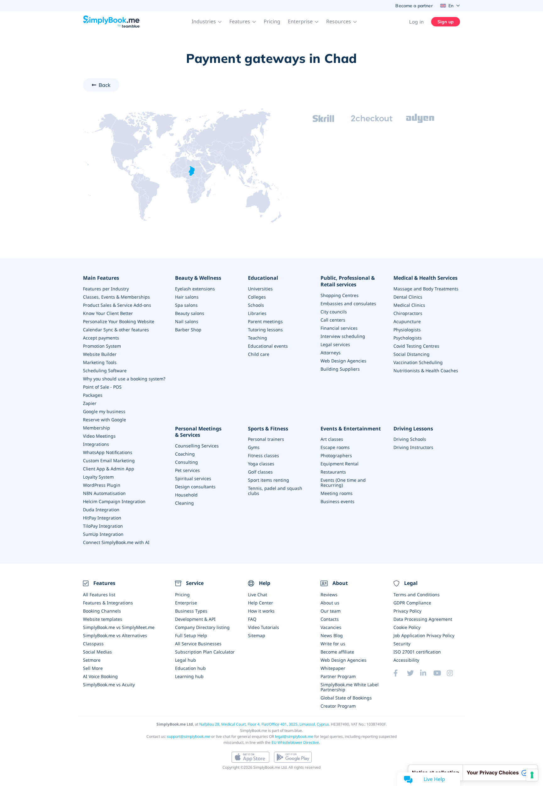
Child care (258, 354)
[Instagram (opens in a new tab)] (453, 673)
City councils (334, 312)
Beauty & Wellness (198, 278)
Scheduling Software (105, 370)
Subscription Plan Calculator (205, 652)
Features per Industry (106, 289)
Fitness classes (263, 455)
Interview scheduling (343, 336)
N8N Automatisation (104, 493)
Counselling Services (197, 446)
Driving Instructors (413, 447)
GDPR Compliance (412, 603)
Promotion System (102, 346)
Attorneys (331, 353)
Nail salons (186, 321)
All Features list (99, 595)
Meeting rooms (337, 493)
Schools (256, 305)
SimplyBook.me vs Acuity (109, 685)
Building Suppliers (340, 369)
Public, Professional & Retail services (348, 281)
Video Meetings (99, 436)
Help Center (260, 603)
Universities (260, 289)
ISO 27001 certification (417, 652)
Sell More (93, 668)
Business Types (191, 611)
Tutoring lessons (265, 330)
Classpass (93, 644)
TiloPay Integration (103, 526)
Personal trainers (266, 439)
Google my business (104, 411)
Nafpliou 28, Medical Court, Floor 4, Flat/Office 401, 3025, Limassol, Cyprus (264, 724)
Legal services (335, 344)
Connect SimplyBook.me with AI (116, 542)
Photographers (336, 455)
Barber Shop (188, 330)
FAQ (252, 619)
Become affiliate (337, 652)
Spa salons (186, 305)
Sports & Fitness (268, 428)
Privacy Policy (407, 611)
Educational (263, 278)
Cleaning (184, 503)
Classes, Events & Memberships (116, 297)
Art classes (332, 439)
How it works (261, 611)
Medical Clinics (409, 305)
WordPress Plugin (101, 485)
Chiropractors (407, 313)
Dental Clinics (407, 297)
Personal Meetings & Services (198, 432)
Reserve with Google (104, 420)
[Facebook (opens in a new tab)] (400, 673)
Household (186, 495)
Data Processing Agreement (422, 619)
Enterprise (186, 603)
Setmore (92, 660)
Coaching (185, 454)
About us (330, 603)
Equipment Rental (340, 464)
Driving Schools (409, 439)
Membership (96, 428)
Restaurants (333, 472)
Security (401, 644)
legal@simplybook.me (294, 736)
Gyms (254, 447)
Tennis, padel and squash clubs (275, 490)
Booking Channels (102, 611)
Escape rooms (335, 447)
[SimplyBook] (111, 21)
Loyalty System (98, 477)
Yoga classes (261, 464)
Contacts (330, 619)
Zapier (89, 403)
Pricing (272, 21)
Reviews (329, 595)
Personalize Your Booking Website (118, 321)
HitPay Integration (102, 518)
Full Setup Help (191, 635)
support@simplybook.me (188, 736)
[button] (207, 21)
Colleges (257, 297)
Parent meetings (265, 321)
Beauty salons (189, 313)
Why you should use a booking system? (124, 379)
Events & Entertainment (351, 428)
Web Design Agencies (343, 361)
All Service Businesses (198, 644)
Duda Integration (101, 510)
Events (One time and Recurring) (343, 482)
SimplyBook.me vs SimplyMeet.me (119, 627)
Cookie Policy (406, 627)
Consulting (186, 462)
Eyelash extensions (195, 289)
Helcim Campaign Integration (114, 501)
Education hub (190, 668)
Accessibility (406, 660)
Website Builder (100, 354)
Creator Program (338, 706)
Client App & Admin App (108, 469)
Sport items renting (268, 480)
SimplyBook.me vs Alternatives (115, 635)
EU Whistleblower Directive (295, 742)
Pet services (187, 470)
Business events (337, 501)
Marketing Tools (100, 362)
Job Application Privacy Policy (423, 635)
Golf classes (260, 472)
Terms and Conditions (416, 595)
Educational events (268, 346)
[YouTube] (440, 673)
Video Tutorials (263, 627)
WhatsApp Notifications (107, 452)
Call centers (333, 320)
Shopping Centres (340, 295)
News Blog (332, 635)
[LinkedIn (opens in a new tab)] (426, 673)
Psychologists (407, 338)
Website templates (102, 619)
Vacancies (331, 627)
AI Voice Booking (100, 676)
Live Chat (257, 595)
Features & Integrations (108, 603)
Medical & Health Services (425, 278)
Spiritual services (193, 478)
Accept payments (101, 338)
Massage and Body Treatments (425, 289)
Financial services (339, 328)
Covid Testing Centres (416, 346)
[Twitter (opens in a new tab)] (413, 673)
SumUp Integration (103, 534)
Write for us (333, 644)
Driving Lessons (413, 428)
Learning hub (189, 676)
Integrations (96, 444)
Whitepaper (333, 668)
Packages (92, 395)
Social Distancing (411, 354)
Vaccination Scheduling (418, 362)
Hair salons (187, 297)
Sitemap (256, 635)
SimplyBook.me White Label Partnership (350, 687)
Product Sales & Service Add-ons (117, 305)
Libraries (257, 313)
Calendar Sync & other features (116, 330)
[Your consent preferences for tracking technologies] (532, 775)
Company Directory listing (202, 627)
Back (105, 85)
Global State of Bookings (346, 698)
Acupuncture (407, 321)
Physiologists (407, 330)
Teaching (257, 338)
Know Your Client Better (108, 313)
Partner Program (338, 676)
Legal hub (185, 660)
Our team (331, 611)
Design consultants (195, 487)
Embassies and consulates (348, 303)
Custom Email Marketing (109, 460)
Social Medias (97, 652)
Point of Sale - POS (102, 387)
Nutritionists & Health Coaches (425, 370)
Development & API (195, 619)
